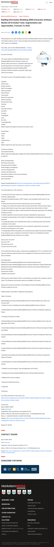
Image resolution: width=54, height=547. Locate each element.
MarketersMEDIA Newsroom (9, 16)
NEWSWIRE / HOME (8, 500)
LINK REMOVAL (31, 511)
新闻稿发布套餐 (31, 505)
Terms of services (6, 542)
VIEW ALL (4, 534)
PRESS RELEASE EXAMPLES (35, 534)
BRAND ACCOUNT (12, 528)
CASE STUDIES (31, 531)
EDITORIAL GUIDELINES (34, 523)
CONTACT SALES (32, 514)
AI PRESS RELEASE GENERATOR (36, 508)
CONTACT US (6, 517)
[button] (47, 2)
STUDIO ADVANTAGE (8, 513)
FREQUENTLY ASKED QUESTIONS (38, 528)
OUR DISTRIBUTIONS (8, 508)
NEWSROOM (6, 504)
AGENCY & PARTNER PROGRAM (10, 525)
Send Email (8, 409)
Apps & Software (24, 16)
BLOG (29, 525)
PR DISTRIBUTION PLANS (34, 503)
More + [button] (51, 2)
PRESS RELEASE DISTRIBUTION (10, 523)
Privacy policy (13, 542)
